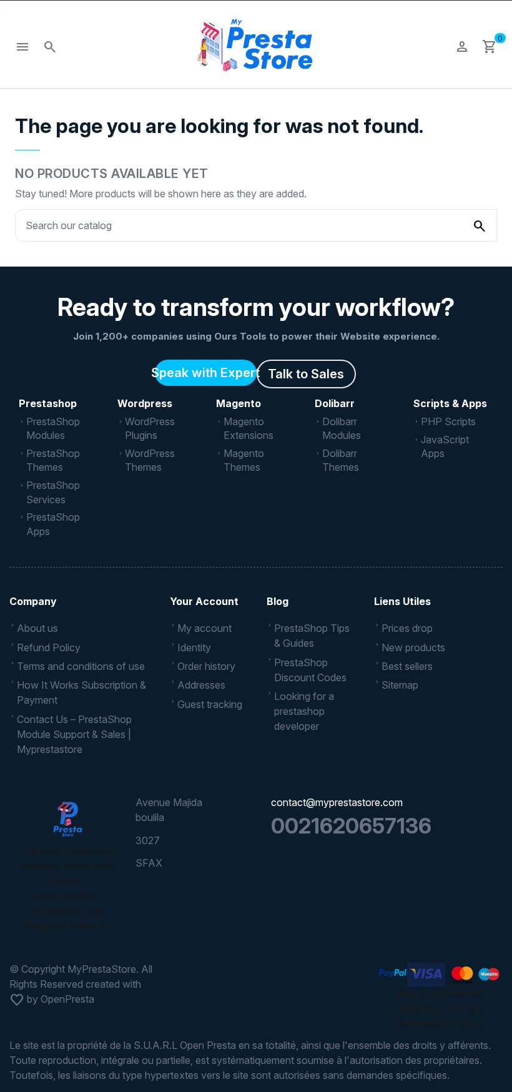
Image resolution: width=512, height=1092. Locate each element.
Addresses (201, 685)
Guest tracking (209, 704)
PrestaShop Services (53, 492)
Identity (194, 647)
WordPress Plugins (150, 428)
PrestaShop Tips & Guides (312, 635)
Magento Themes (244, 460)
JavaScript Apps (445, 446)
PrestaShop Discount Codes (310, 670)
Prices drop (407, 628)
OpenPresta (67, 999)
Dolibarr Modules (341, 428)
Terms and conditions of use (81, 666)
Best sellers (407, 666)
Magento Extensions (248, 428)
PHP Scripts (448, 421)
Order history (206, 666)
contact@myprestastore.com (337, 802)
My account (204, 628)
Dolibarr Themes (340, 460)
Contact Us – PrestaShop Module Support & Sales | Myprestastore (74, 734)
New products (413, 647)
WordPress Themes (150, 460)
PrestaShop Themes (53, 460)
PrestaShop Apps (53, 524)
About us (37, 628)
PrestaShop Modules (53, 428)
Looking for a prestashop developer (304, 711)
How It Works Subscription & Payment (81, 692)
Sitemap (400, 685)
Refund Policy (49, 647)
